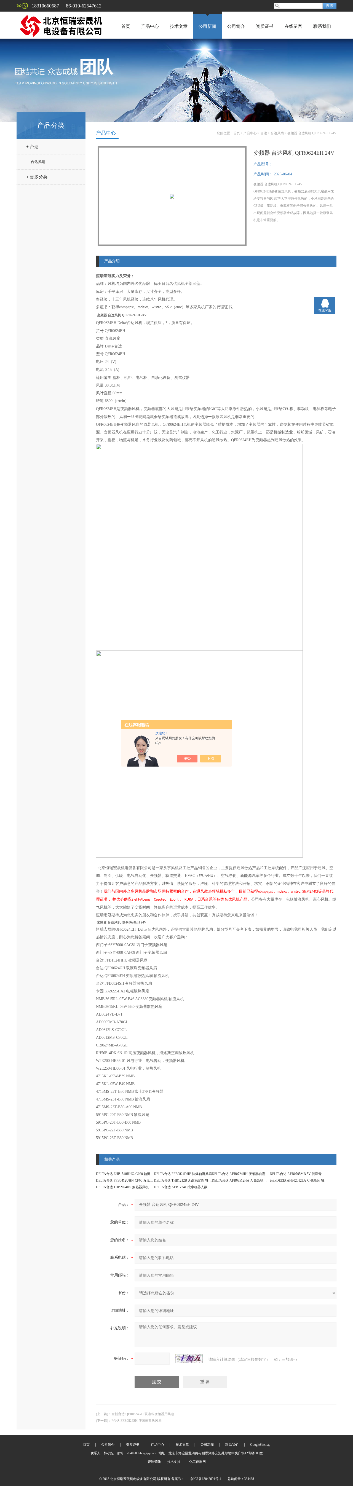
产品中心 (150, 26)
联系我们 (322, 26)
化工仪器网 (197, 1462)
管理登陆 (154, 1462)
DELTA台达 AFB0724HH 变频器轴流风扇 (242, 1174)
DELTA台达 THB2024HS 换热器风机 (122, 1187)
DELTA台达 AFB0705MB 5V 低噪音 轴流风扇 (303, 1174)
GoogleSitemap (260, 1445)
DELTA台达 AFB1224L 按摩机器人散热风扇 (185, 1187)
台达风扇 (277, 133)
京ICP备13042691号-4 (205, 1479)
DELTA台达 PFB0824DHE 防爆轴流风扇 (183, 1174)
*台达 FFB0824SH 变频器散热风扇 (136, 1421)
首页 (125, 26)
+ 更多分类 (36, 177)
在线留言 (293, 26)
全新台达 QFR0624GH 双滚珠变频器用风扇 (142, 1414)
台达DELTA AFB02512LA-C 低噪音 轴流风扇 (302, 1180)
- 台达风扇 (37, 162)
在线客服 (324, 310)
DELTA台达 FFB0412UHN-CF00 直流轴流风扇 (129, 1180)
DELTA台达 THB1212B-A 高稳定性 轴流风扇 (186, 1180)
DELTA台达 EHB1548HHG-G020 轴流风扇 (126, 1174)
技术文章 (179, 26)
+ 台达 (32, 146)
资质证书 (265, 26)
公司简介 (236, 26)
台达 (263, 133)
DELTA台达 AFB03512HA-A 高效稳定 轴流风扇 (246, 1180)
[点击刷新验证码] (189, 1358)
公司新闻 (207, 26)
